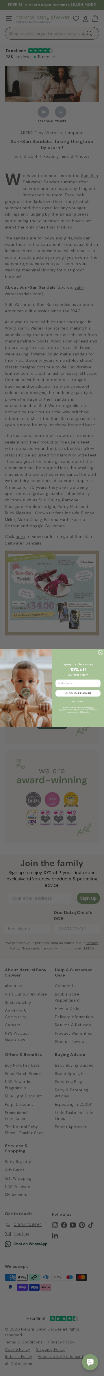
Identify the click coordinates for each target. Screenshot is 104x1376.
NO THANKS (78, 701)
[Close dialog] (100, 652)
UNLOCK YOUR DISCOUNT (78, 693)
